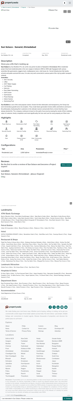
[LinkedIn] (58, 307)
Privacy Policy (26, 331)
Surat (38, 373)
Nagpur (23, 368)
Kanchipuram (25, 363)
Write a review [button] (66, 165)
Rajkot (8, 373)
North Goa (39, 356)
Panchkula (39, 353)
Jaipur (54, 361)
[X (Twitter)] (54, 307)
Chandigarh (55, 351)
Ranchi (23, 373)
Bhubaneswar (40, 358)
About (7, 326)
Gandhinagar (40, 351)
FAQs (23, 326)
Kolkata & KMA (26, 348)
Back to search (6, 7)
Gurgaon (8, 341)
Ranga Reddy (56, 346)
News (7, 328)
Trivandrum (24, 376)
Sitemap (41, 331)
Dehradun (9, 361)
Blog (56, 326)
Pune (7, 348)
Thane (23, 343)
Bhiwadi (8, 358)
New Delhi (24, 338)
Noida (38, 338)
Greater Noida (56, 338)
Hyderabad (24, 346)
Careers (40, 326)
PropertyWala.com (20, 395)
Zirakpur (54, 353)
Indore (38, 361)
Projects (23, 7)
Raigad (38, 371)
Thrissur (54, 373)
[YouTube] (65, 307)
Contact (68, 398)
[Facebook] (50, 307)
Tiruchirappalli (10, 376)
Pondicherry (25, 371)
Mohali (23, 353)
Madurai (39, 366)
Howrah (54, 348)
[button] (64, 3)
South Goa (55, 356)
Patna (7, 371)
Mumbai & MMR (57, 341)
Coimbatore (55, 358)
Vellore (54, 376)
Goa (22, 356)
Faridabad (24, 341)
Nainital (38, 368)
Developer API (59, 328)
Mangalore (55, 366)
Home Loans (42, 328)
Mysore (8, 368)
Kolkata (38, 348)
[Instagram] (62, 307)
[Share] (69, 11)
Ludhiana (24, 366)
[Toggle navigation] (70, 3)
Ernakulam (24, 361)
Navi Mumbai (40, 343)
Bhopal (23, 358)
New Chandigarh (11, 356)
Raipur (54, 371)
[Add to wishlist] (65, 11)
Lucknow (8, 366)
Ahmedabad (15, 7)
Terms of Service (11, 331)
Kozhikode (55, 363)
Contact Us (25, 328)
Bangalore (55, 343)
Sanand (45, 67)
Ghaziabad (39, 341)
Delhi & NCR (10, 338)
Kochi (38, 363)
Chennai (8, 346)
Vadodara (39, 376)
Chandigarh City (11, 353)
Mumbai (8, 343)
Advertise (58, 331)
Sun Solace (5, 67)
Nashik (54, 368)
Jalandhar (9, 363)
